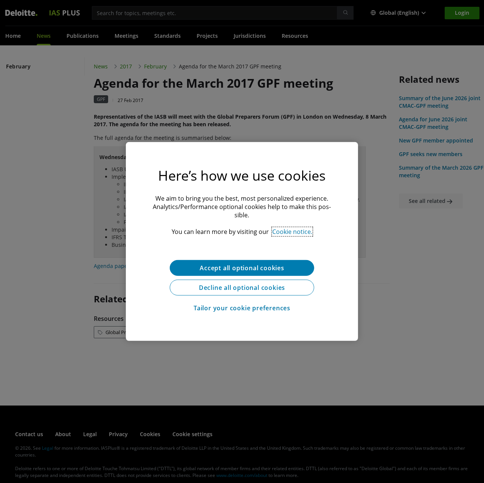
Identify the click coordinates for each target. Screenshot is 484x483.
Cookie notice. (292, 232)
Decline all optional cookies (242, 287)
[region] (242, 241)
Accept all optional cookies (242, 268)
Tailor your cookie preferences (242, 308)
